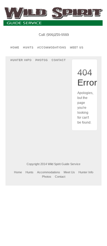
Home (14, 47)
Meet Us (76, 47)
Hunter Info (20, 59)
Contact (58, 59)
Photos (41, 59)
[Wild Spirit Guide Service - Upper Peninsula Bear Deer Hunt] (53, 16)
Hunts (28, 47)
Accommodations (51, 47)
